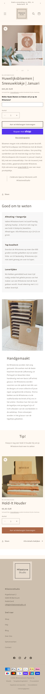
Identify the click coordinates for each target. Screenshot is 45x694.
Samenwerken (10, 642)
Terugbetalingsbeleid (21, 681)
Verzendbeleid (32, 685)
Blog (7, 630)
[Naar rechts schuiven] (28, 70)
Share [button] (7, 194)
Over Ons (8, 636)
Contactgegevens (23, 689)
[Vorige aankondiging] (4, 3)
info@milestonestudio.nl (15, 604)
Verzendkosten (14, 92)
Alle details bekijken (32, 541)
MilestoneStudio (21, 678)
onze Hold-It (23, 167)
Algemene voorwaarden (18, 685)
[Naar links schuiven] (17, 70)
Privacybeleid (34, 681)
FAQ (6, 625)
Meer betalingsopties (22, 137)
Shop (7, 619)
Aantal (4, 110)
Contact (8, 647)
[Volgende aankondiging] (40, 3)
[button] (5, 13)
